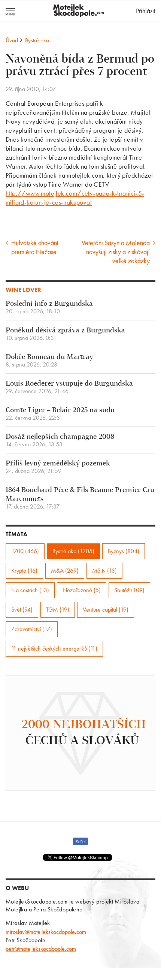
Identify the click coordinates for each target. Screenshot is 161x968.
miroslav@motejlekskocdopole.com (46, 932)
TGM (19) (57, 609)
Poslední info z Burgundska (49, 307)
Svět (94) (22, 609)
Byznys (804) (123, 551)
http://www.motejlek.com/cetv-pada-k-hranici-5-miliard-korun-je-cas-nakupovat (75, 197)
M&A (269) (65, 571)
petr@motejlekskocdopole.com (41, 949)
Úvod (12, 40)
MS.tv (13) (104, 571)
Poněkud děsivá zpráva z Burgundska (65, 334)
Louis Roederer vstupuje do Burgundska (69, 387)
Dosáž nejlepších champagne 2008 (60, 440)
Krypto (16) (24, 571)
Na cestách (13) (30, 590)
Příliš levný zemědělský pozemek (58, 467)
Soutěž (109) (129, 590)
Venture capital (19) (105, 609)
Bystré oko (37, 40)
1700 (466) (25, 551)
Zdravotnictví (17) (31, 629)
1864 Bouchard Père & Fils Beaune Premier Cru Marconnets (80, 498)
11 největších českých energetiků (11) (54, 648)
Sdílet (81, 841)
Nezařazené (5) (82, 590)
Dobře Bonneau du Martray (49, 361)
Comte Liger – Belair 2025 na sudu (60, 414)
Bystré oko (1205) (73, 551)
